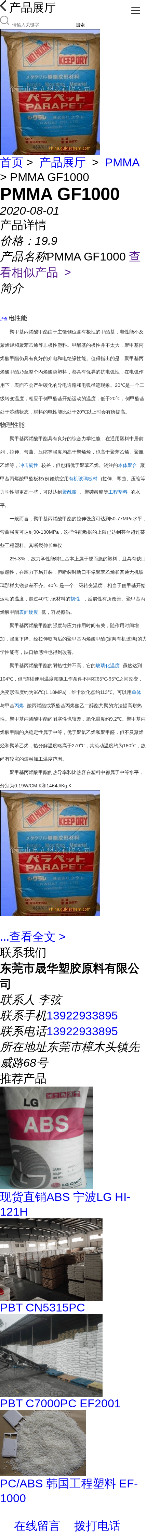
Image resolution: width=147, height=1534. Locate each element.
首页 (11, 162)
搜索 (80, 24)
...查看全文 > (33, 936)
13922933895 (82, 1015)
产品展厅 (62, 162)
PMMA (122, 162)
